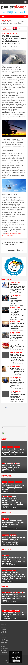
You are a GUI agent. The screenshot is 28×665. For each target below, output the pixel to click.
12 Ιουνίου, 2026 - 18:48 (8, 507)
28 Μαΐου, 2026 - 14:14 (8, 579)
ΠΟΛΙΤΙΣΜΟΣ (7, 550)
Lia (16, 46)
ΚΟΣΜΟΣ (5, 482)
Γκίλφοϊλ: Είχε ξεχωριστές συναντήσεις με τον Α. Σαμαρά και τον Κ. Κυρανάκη (17, 300)
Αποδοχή (16, 661)
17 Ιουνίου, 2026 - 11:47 (8, 454)
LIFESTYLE (4, 653)
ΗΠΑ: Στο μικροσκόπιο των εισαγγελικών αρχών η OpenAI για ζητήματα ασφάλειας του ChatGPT (13, 486)
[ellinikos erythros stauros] (14, 407)
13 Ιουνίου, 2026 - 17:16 (8, 601)
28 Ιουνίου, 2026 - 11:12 (15, 305)
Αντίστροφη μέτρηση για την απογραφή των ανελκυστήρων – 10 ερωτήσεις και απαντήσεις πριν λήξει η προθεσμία (18, 313)
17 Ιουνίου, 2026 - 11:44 (8, 470)
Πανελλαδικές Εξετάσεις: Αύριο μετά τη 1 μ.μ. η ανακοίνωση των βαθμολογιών (17, 370)
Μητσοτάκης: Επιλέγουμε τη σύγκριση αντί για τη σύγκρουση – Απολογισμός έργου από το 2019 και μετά (17, 288)
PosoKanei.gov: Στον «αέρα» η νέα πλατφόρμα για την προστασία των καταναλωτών (13, 451)
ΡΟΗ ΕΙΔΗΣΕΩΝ (7, 279)
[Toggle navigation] (3, 16)
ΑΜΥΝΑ (4, 33)
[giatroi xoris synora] (14, 28)
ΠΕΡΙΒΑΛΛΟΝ (7, 513)
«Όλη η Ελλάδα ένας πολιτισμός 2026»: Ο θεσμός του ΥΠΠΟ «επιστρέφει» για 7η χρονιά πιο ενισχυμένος (13, 560)
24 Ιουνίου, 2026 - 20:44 (15, 374)
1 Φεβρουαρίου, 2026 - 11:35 (9, 528)
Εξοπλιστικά (5, 235)
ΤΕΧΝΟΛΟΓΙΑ (7, 476)
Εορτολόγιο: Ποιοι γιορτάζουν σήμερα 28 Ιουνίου (17, 346)
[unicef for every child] (14, 11)
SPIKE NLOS (8, 233)
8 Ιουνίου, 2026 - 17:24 (7, 565)
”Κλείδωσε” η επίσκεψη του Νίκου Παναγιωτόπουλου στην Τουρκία (15, 249)
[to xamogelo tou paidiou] (14, 257)
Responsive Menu (25, 2)
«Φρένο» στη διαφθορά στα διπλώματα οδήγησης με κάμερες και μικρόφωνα (17, 326)
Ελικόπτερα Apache (16, 233)
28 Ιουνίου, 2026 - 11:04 (15, 319)
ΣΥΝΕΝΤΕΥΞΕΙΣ (5, 648)
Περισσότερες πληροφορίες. (15, 659)
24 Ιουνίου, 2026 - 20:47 (15, 364)
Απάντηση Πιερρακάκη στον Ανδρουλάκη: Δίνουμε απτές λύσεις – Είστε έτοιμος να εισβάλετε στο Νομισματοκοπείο (17, 383)
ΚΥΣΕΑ (11, 235)
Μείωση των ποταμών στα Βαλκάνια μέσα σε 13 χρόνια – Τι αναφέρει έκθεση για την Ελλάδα (13, 523)
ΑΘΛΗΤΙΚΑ (4, 637)
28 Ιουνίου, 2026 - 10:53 (15, 340)
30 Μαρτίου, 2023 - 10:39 (8, 46)
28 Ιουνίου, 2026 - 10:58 (15, 330)
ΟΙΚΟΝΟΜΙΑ (12, 352)
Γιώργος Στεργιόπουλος (8, 581)
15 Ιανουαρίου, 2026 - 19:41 (9, 544)
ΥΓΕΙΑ (2, 635)
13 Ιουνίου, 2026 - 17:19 (8, 491)
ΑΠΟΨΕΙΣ (3, 651)
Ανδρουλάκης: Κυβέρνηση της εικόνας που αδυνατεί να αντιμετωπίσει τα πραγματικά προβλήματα (17, 396)
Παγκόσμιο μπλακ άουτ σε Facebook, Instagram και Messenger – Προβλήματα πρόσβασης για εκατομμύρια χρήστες (12, 502)
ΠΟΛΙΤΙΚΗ (12, 282)
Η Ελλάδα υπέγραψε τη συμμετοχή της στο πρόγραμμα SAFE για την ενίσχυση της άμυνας (13, 597)
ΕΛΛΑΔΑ (9, 33)
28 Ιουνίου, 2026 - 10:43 (15, 350)
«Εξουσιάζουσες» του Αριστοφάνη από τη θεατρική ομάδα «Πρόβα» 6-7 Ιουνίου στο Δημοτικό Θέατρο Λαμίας (13, 575)
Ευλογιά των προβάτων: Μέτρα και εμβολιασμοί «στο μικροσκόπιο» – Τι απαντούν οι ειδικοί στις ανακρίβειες (13, 540)
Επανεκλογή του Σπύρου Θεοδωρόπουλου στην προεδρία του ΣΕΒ (11, 467)
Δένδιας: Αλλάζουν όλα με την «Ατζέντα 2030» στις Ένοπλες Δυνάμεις (13, 614)
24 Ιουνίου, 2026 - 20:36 (15, 401)
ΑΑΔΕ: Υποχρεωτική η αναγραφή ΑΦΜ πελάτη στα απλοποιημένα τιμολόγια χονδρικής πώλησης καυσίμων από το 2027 (17, 358)
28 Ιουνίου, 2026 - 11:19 (15, 292)
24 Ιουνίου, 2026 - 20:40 (15, 388)
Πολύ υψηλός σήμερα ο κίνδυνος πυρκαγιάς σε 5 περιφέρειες (17, 337)
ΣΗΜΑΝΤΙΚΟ (14, 33)
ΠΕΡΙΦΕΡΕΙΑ (17, 332)
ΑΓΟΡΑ (4, 439)
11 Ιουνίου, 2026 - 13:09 (8, 618)
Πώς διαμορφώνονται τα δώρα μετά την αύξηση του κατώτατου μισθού (14, 243)
